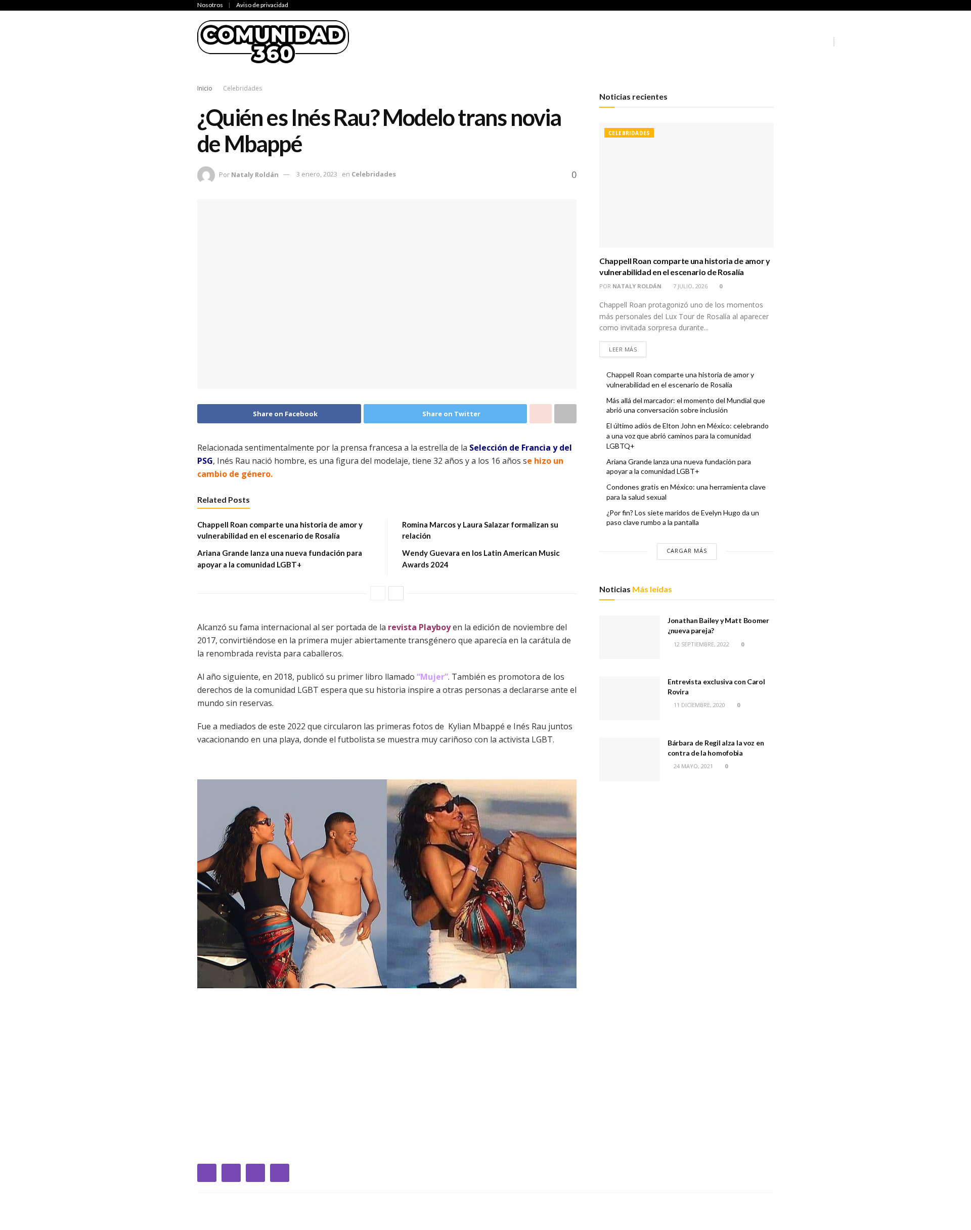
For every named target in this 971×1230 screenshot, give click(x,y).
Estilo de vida (694, 41)
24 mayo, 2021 (692, 766)
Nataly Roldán (255, 174)
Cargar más (687, 550)
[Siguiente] (396, 593)
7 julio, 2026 (690, 286)
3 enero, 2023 (316, 174)
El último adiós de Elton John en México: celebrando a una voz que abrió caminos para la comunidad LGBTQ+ (687, 435)
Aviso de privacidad (262, 5)
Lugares (751, 41)
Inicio (374, 41)
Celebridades (424, 41)
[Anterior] (377, 593)
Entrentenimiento (553, 41)
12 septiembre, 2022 (700, 644)
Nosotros (210, 5)
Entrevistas (628, 41)
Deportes (483, 41)
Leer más (623, 349)
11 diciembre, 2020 (698, 705)
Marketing (803, 41)
